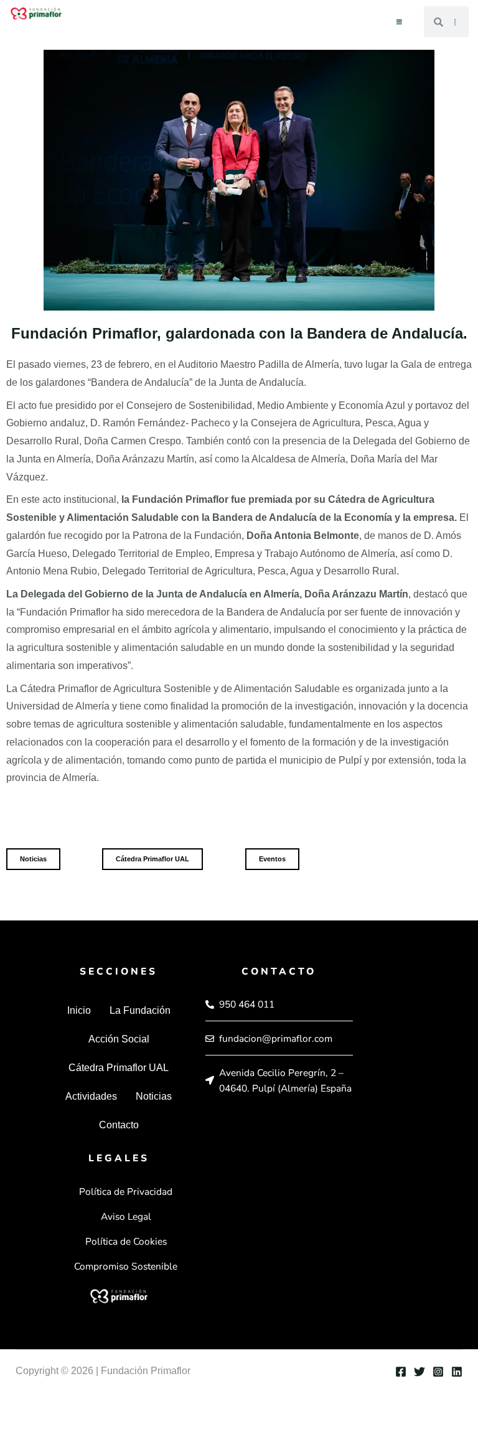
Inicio (79, 1010)
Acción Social (118, 1039)
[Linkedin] (456, 1371)
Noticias (154, 1096)
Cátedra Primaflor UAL (118, 1067)
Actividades (91, 1096)
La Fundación (140, 1010)
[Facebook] (400, 1371)
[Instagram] (438, 1371)
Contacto (119, 1125)
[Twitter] (419, 1371)
